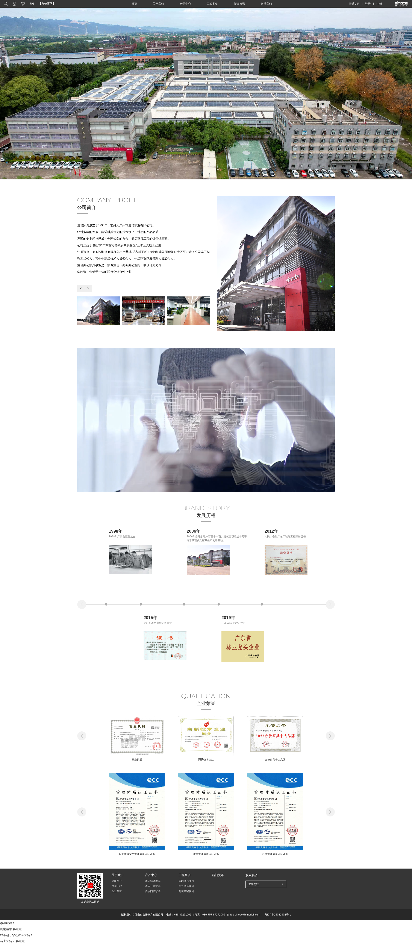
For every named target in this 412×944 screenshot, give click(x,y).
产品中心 (185, 3)
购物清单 (6, 929)
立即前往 (253, 884)
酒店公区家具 (153, 886)
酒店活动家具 (153, 880)
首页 (134, 3)
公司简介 (117, 880)
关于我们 (158, 3)
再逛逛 (17, 929)
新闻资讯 (239, 3)
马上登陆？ (7, 941)
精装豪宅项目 (186, 891)
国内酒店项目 (186, 880)
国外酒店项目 (186, 886)
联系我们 (266, 3)
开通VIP (354, 3)
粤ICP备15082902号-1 (278, 914)
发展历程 (117, 886)
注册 (379, 3)
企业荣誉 (117, 891)
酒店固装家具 (153, 891)
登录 (368, 3)
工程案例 (212, 3)
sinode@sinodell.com (247, 914)
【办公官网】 (47, 3)
